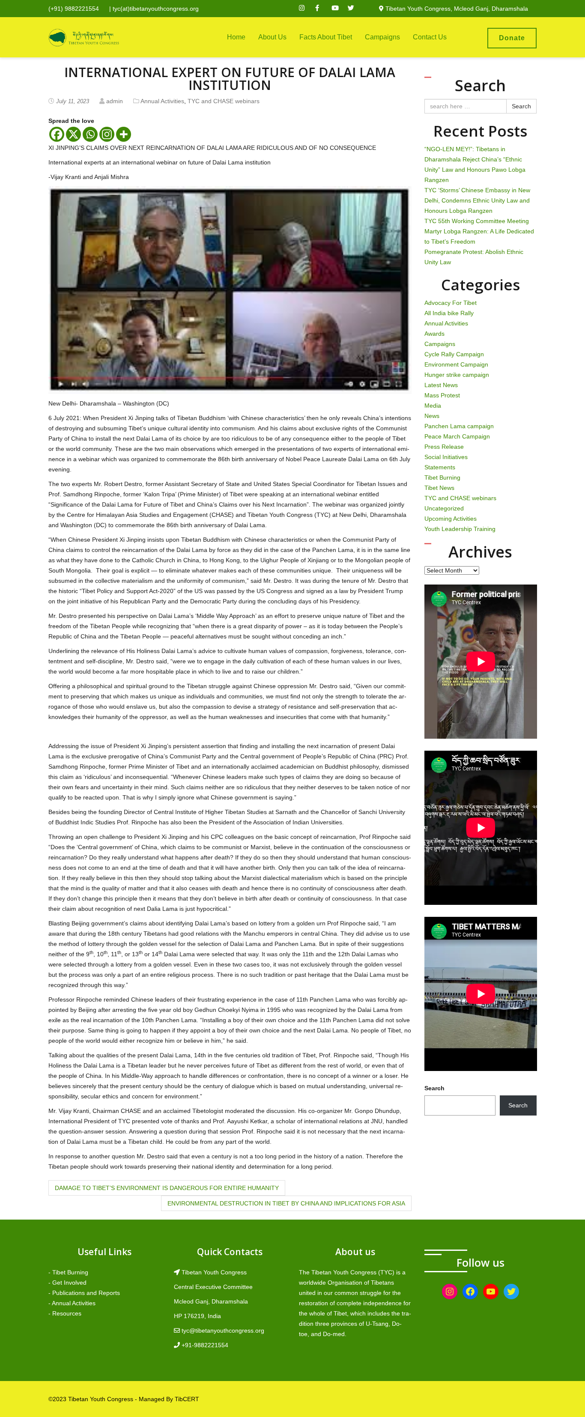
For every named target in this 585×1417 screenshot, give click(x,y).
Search (521, 106)
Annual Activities (162, 101)
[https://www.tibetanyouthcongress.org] (83, 37)
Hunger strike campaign (456, 374)
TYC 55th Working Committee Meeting (476, 221)
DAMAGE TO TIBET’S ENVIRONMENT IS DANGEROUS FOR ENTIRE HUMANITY (167, 1187)
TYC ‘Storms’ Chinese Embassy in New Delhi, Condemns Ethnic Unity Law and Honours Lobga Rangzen (477, 200)
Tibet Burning (442, 477)
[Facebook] (56, 134)
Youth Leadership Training (459, 528)
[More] (123, 134)
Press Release (444, 446)
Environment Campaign (456, 364)
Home (236, 37)
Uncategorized (444, 508)
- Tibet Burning (68, 1272)
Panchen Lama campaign (459, 426)
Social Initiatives (446, 456)
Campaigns (382, 37)
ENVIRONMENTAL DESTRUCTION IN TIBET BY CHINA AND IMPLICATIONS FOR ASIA (286, 1203)
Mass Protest (442, 395)
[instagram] (306, 9)
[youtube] (338, 9)
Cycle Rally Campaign (454, 354)
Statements (439, 467)
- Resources (64, 1313)
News (431, 415)
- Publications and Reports (84, 1292)
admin (114, 101)
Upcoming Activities (450, 518)
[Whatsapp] (90, 134)
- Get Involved (67, 1282)
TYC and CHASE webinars (224, 101)
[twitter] (355, 9)
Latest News (441, 385)
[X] (73, 134)
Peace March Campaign (457, 436)
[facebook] (322, 9)
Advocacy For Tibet (450, 302)
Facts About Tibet (325, 37)
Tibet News (439, 487)
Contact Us (430, 37)
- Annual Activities (72, 1303)
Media (432, 405)
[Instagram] (106, 134)
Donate (512, 38)
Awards (434, 333)
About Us (272, 37)
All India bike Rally (449, 313)
